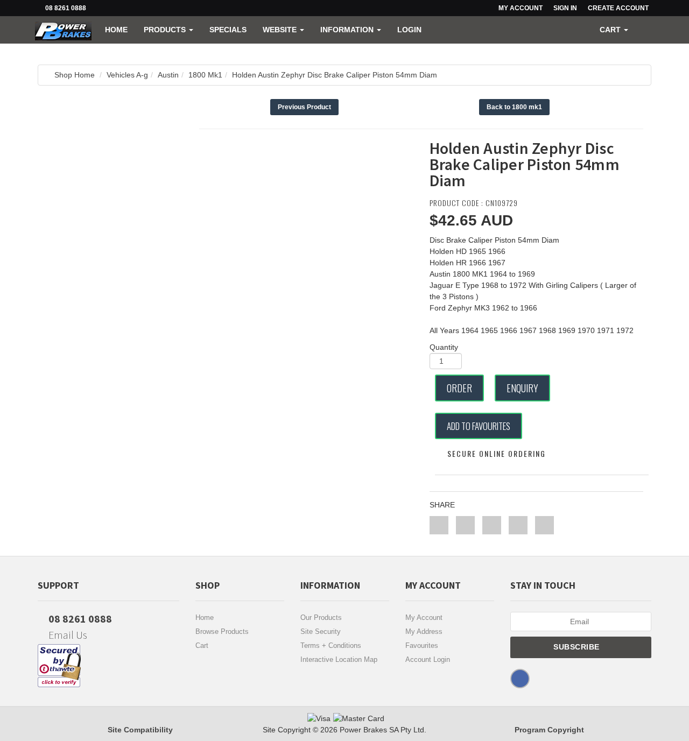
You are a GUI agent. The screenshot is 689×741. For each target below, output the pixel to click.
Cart (201, 645)
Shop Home (74, 74)
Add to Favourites (478, 426)
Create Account (618, 8)
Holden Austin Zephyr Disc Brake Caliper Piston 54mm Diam (334, 74)
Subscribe (577, 647)
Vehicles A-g (127, 74)
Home (116, 29)
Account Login (427, 659)
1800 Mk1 (205, 74)
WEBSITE (281, 29)
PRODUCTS (166, 29)
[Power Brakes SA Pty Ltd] (63, 29)
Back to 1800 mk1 (514, 107)
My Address (423, 631)
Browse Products (222, 631)
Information (348, 29)
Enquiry (522, 388)
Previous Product (304, 107)
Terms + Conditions (330, 645)
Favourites (421, 645)
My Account (423, 617)
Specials (228, 29)
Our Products (321, 617)
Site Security (320, 631)
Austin (168, 74)
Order (459, 388)
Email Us (66, 634)
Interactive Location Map (338, 659)
